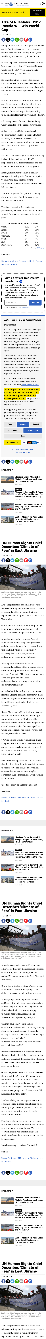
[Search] (40, 3)
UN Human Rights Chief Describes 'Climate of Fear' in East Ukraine (21, 547)
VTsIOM (40, 248)
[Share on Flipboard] (26, 40)
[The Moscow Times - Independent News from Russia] (16, 3)
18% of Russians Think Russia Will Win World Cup (21, 26)
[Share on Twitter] (8, 40)
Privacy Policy (24, 307)
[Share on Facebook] (3, 40)
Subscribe (35, 303)
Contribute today (37, 12)
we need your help (30, 384)
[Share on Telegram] (12, 40)
